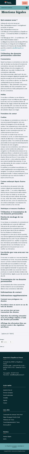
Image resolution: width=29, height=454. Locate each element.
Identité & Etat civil (7, 390)
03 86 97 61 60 (15, 373)
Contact (5, 403)
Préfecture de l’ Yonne (8, 420)
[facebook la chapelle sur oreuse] (26, 8)
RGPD (4, 439)
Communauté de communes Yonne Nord (12, 414)
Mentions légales (7, 436)
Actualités (5, 398)
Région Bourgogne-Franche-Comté (11, 417)
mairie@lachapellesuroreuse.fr (17, 375)
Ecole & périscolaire (8, 395)
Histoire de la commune (6, 7)
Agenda (5, 400)
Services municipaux (8, 392)
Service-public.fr (7, 425)
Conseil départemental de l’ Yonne (11, 422)
